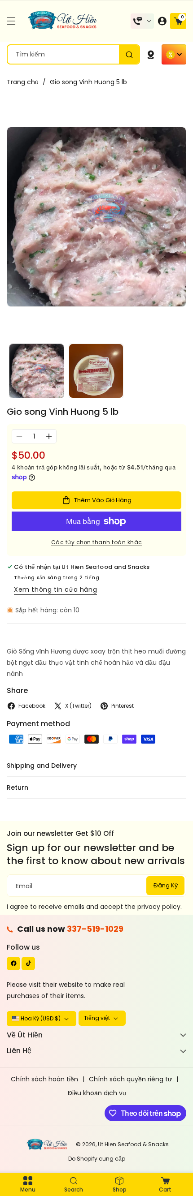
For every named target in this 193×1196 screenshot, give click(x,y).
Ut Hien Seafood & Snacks (133, 1144)
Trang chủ (23, 81)
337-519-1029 (95, 928)
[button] (13, 21)
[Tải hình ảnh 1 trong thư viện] (36, 371)
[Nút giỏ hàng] (151, 54)
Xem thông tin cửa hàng (55, 589)
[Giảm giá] (174, 54)
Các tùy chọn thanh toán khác (96, 542)
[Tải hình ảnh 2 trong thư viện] (96, 371)
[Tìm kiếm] (129, 54)
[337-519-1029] (142, 21)
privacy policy (158, 906)
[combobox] (73, 54)
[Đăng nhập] (162, 21)
